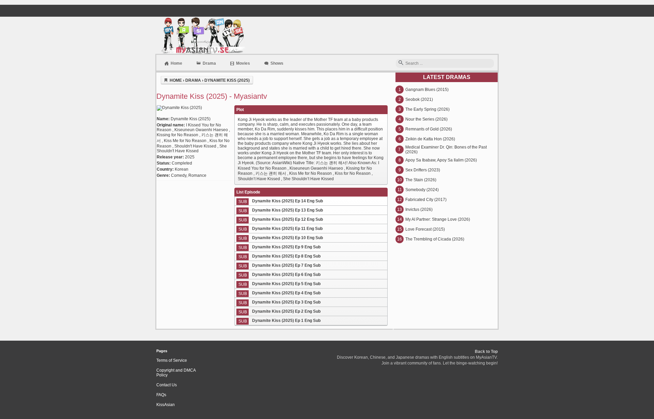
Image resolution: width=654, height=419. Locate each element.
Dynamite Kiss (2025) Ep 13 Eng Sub (287, 210)
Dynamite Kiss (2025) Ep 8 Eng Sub (286, 256)
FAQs (161, 394)
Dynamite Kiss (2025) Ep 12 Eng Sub (287, 219)
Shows (276, 63)
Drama (209, 63)
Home (176, 63)
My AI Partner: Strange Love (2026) (437, 219)
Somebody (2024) (422, 189)
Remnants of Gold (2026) (428, 129)
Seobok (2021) (419, 99)
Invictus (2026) (419, 209)
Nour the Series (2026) (426, 119)
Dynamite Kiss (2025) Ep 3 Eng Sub (286, 302)
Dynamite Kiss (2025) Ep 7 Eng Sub (286, 265)
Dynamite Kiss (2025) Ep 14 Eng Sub (287, 201)
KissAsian (165, 404)
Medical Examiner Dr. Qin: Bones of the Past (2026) (446, 149)
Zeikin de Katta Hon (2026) (430, 139)
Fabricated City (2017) (426, 199)
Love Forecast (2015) (425, 229)
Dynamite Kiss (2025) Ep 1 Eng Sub (286, 320)
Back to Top (486, 351)
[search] (401, 63)
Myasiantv (202, 35)
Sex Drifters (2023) (422, 170)
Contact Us (166, 385)
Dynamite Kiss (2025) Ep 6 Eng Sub (286, 274)
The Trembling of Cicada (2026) (434, 239)
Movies (243, 63)
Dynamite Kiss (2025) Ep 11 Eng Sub (287, 228)
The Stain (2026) (420, 179)
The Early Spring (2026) (427, 109)
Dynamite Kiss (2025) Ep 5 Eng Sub (286, 283)
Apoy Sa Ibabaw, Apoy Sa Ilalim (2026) (441, 160)
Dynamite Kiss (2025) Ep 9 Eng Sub (286, 247)
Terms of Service (171, 360)
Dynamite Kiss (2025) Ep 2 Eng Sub (286, 311)
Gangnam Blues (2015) (427, 89)
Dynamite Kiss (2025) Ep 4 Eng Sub (286, 293)
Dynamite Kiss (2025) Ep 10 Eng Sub (287, 237)
